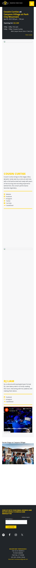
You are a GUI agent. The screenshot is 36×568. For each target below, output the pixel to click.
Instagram (8, 198)
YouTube (9, 203)
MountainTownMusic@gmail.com (18, 559)
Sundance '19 (11, 433)
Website (8, 194)
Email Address (9, 519)
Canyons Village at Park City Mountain (16, 15)
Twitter (8, 201)
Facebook (9, 196)
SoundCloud (9, 205)
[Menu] (31, 3)
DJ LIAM (16, 23)
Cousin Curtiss (11, 11)
